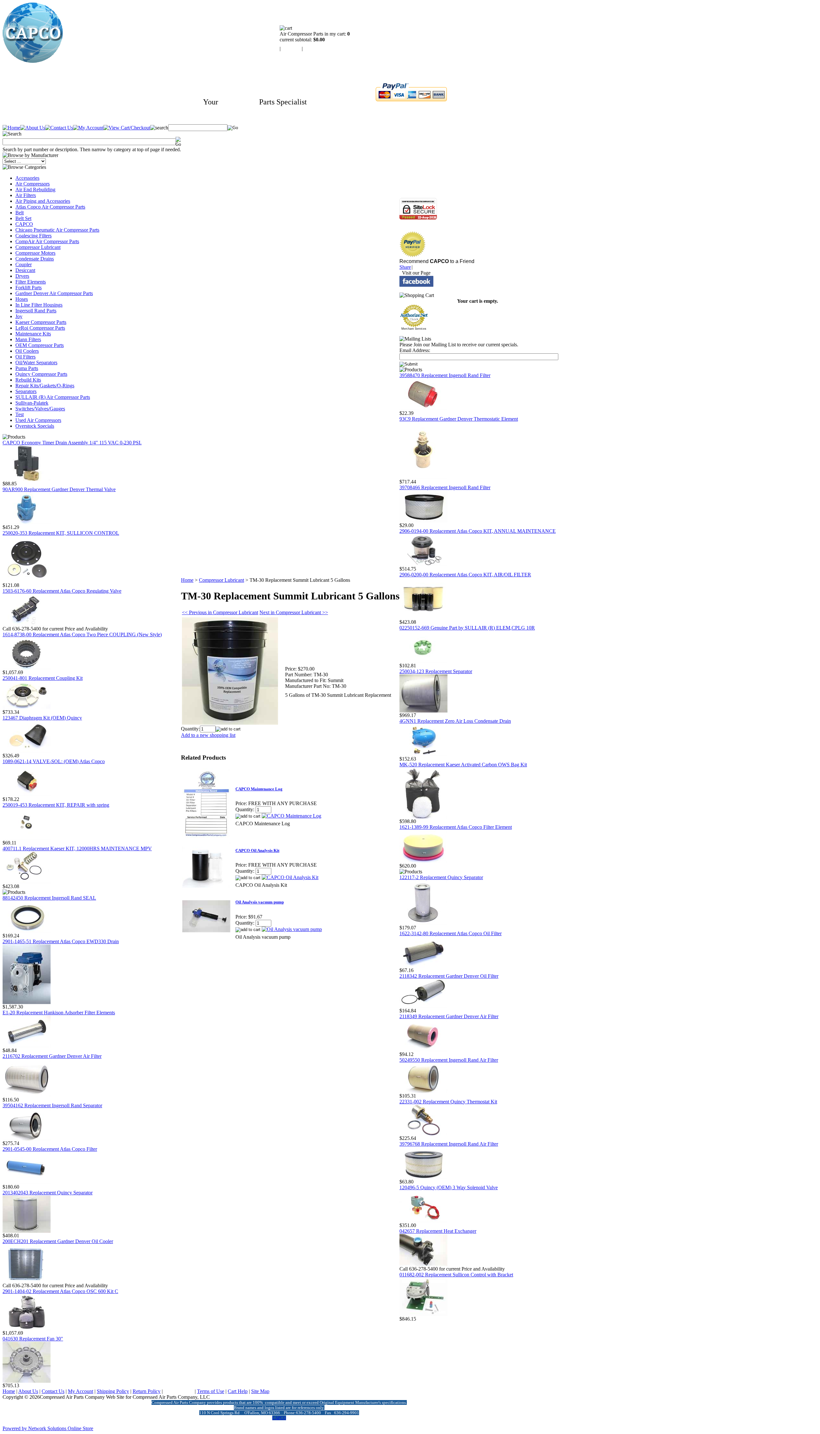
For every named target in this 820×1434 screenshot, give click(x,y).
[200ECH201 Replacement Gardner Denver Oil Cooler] (27, 1281)
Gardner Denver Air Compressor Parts (54, 293)
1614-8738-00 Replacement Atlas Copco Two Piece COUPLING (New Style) (82, 634)
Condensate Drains (34, 258)
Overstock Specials (34, 426)
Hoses (21, 299)
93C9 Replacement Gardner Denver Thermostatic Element (458, 419)
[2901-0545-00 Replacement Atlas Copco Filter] (27, 1182)
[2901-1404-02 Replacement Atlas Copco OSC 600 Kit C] (27, 1328)
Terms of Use (210, 1391)
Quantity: (190, 728)
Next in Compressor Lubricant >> (293, 612)
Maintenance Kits (33, 333)
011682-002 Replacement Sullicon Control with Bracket (456, 1274)
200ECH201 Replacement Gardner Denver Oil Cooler (58, 1241)
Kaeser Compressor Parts (40, 322)
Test (19, 414)
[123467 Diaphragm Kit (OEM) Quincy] (27, 751)
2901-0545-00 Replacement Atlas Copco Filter (50, 1149)
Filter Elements (30, 281)
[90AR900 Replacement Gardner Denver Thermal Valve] (27, 522)
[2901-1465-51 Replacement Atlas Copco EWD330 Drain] (27, 1002)
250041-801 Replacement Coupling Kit (43, 678)
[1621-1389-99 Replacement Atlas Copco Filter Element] (423, 861)
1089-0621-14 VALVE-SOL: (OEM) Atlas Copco (54, 761)
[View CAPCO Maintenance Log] (291, 816)
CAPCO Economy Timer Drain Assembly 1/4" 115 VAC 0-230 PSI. (72, 442)
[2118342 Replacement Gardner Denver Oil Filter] (423, 1006)
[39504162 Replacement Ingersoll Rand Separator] (27, 1138)
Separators (26, 391)
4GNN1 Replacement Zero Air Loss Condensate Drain (455, 721)
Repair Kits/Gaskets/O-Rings (44, 385)
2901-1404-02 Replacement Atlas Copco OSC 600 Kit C (60, 1291)
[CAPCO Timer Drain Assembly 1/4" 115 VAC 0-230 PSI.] (27, 479)
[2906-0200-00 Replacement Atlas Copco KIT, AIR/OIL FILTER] (423, 617)
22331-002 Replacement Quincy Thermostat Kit (448, 1101)
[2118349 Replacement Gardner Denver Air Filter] (423, 1049)
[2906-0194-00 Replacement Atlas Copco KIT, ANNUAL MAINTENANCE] (423, 564)
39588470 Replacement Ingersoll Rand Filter (444, 375)
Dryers (22, 276)
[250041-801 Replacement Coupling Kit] (27, 707)
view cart (291, 48)
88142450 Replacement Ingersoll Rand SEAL (49, 898)
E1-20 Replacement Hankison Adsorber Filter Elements (59, 1012)
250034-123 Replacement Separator (435, 671)
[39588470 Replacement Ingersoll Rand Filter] (423, 408)
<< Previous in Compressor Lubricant (220, 612)
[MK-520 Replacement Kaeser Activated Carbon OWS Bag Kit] (423, 817)
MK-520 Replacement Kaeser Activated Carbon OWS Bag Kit (463, 764)
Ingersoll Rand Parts (35, 310)
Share (405, 267)
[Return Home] (33, 61)
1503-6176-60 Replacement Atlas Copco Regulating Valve (62, 591)
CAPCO (24, 224)
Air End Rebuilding (35, 189)
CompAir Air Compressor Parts (47, 241)
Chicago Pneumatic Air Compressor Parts (57, 230)
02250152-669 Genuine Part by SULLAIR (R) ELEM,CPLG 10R (467, 627)
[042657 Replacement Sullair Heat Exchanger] (423, 1264)
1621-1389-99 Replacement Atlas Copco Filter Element (455, 827)
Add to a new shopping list (208, 735)
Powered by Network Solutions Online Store (48, 1428)
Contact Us (53, 1391)
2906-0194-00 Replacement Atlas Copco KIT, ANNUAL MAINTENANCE (477, 531)
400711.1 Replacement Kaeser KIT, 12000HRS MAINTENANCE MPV (77, 848)
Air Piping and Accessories (42, 201)
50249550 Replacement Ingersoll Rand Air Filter (448, 1060)
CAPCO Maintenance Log (259, 789)
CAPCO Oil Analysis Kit (257, 850)
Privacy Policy (178, 1391)
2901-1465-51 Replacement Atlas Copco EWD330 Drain (61, 941)
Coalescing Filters (33, 235)
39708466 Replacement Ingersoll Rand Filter (444, 487)
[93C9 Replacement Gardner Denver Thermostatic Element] (423, 477)
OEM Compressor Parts (39, 345)
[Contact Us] (59, 127)
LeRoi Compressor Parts (40, 328)
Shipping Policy (113, 1391)
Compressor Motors (35, 253)
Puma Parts (26, 368)
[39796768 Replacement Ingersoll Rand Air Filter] (423, 1177)
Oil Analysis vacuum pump (259, 902)
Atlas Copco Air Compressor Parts (50, 207)
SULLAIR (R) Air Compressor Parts (52, 397)
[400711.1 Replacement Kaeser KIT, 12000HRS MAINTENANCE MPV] (27, 882)
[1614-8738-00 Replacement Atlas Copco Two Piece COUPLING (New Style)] (27, 668)
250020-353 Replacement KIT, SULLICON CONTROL (61, 533)
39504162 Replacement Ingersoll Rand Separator (52, 1105)
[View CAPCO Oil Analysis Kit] (290, 877)
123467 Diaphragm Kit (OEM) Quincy (42, 718)
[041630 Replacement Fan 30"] (27, 1381)
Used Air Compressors (38, 420)
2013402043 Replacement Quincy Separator (48, 1192)
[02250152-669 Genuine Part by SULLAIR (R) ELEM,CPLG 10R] (423, 661)
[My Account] (88, 127)
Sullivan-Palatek (31, 403)
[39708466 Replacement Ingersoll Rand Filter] (423, 520)
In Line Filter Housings (38, 305)
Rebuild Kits (28, 380)
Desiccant (25, 270)
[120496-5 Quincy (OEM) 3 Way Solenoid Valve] (423, 1221)
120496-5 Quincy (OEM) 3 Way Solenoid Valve (448, 1187)
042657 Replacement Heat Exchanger (437, 1231)
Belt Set (23, 218)
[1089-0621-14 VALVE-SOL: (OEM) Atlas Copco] (27, 794)
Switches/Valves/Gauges (40, 408)
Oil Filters (25, 356)
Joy (18, 316)
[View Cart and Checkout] (126, 127)
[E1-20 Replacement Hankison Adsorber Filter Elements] (27, 1046)
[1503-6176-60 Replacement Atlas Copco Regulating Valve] (27, 624)
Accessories (27, 178)
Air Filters (25, 195)
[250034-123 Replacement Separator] (423, 710)
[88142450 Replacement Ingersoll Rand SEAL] (27, 931)
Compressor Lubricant (38, 247)
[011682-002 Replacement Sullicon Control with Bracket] (423, 1314)
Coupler (23, 264)
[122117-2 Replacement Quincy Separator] (423, 923)
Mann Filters (28, 339)
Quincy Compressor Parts (41, 374)
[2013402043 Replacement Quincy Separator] (27, 1231)
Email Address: (414, 350)
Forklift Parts (28, 287)
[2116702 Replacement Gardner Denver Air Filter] (27, 1095)
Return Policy (146, 1391)
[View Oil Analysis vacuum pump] (292, 929)
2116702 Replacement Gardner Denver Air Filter (52, 1056)
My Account (80, 1391)
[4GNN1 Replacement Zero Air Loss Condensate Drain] (423, 754)
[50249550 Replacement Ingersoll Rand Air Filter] (423, 1091)
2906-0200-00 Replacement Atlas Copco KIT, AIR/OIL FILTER (465, 574)
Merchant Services (413, 328)
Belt (19, 212)
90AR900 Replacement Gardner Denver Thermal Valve (59, 489)
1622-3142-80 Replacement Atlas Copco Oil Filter (450, 933)
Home (187, 580)
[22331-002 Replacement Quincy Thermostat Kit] (423, 1133)
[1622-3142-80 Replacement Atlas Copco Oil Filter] (423, 965)
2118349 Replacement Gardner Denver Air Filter (448, 1016)
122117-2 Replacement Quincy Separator (441, 877)
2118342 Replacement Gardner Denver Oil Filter (448, 976)
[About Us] (32, 127)
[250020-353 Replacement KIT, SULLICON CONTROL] (27, 580)
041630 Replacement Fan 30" (33, 1338)
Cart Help (238, 1391)
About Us (28, 1391)
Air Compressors (32, 183)
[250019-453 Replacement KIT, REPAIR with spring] (27, 838)
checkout (313, 48)
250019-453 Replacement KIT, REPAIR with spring (56, 805)
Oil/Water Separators (36, 362)
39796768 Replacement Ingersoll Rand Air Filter (448, 1144)
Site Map (260, 1391)
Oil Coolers (27, 351)
